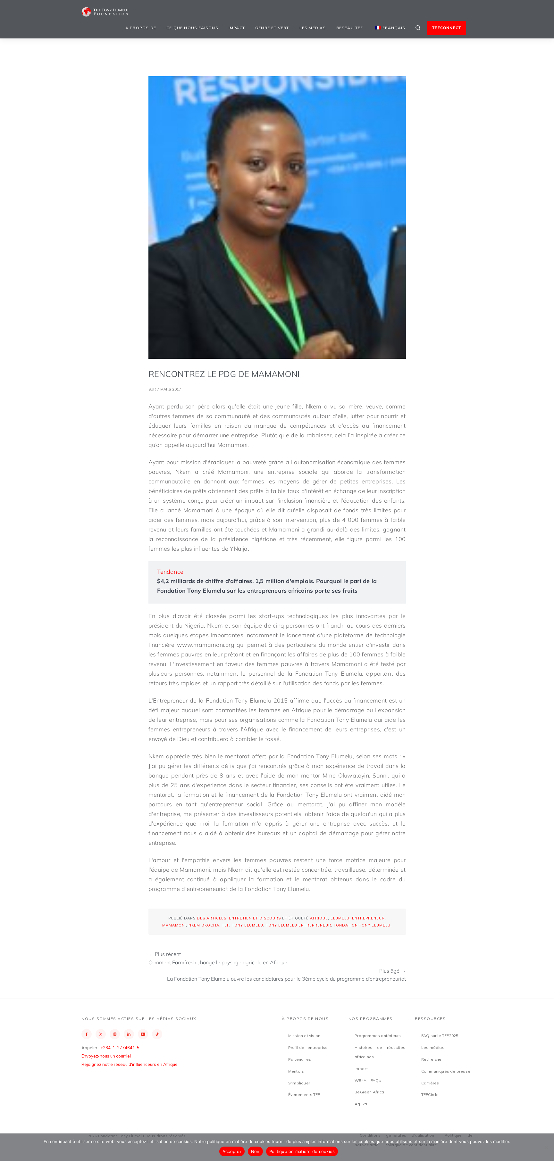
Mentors (296, 1071)
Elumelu (340, 918)
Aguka (361, 1103)
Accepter (231, 1151)
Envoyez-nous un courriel (106, 1055)
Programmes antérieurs (378, 1035)
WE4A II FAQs (368, 1080)
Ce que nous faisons (192, 27)
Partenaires (299, 1059)
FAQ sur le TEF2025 (439, 1035)
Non (255, 1151)
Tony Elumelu (247, 925)
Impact (237, 27)
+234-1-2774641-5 (119, 1047)
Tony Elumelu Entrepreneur (298, 925)
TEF (225, 925)
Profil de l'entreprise (308, 1047)
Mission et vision (304, 1035)
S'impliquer (299, 1083)
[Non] (546, 1147)
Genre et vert (272, 27)
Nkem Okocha (204, 925)
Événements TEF (304, 1094)
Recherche (431, 1059)
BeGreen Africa (369, 1092)
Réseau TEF (349, 27)
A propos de (140, 27)
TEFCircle (430, 1094)
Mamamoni (174, 925)
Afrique (319, 918)
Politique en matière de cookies (302, 1151)
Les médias (312, 27)
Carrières (430, 1083)
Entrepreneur (368, 918)
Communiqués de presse (445, 1071)
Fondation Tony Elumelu (362, 925)
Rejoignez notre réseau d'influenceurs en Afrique (129, 1064)
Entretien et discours (255, 918)
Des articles (211, 918)
